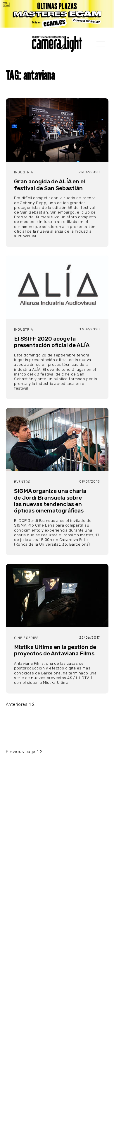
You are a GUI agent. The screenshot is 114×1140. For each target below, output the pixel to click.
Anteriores (17, 704)
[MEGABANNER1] (57, 14)
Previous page (21, 751)
